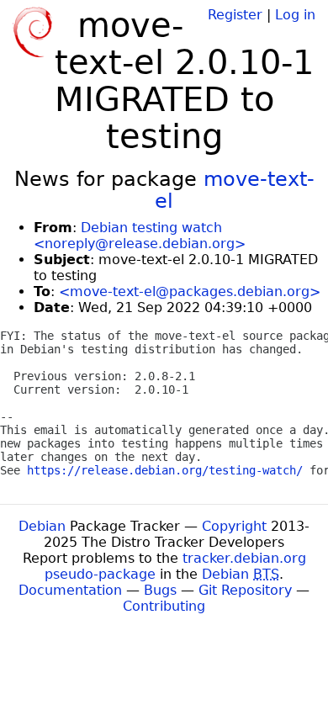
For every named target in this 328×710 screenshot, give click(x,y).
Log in (295, 15)
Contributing (164, 606)
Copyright (234, 526)
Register (235, 15)
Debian (42, 526)
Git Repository (245, 590)
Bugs (160, 590)
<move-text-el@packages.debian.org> (189, 291)
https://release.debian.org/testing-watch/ (165, 470)
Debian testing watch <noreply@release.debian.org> (140, 236)
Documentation (70, 590)
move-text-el (235, 190)
